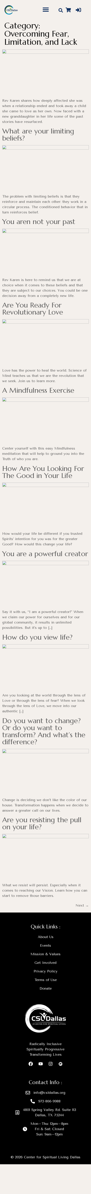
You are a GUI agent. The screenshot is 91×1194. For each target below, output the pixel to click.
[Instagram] (50, 1064)
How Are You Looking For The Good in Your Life (43, 472)
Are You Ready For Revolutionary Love (32, 309)
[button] (46, 9)
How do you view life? (37, 637)
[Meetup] (60, 1064)
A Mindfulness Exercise (38, 390)
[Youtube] (40, 1064)
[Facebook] (30, 1064)
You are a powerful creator (45, 553)
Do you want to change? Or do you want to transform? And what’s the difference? (43, 731)
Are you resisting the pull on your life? (42, 823)
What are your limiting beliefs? (38, 135)
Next (82, 905)
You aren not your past (38, 221)
